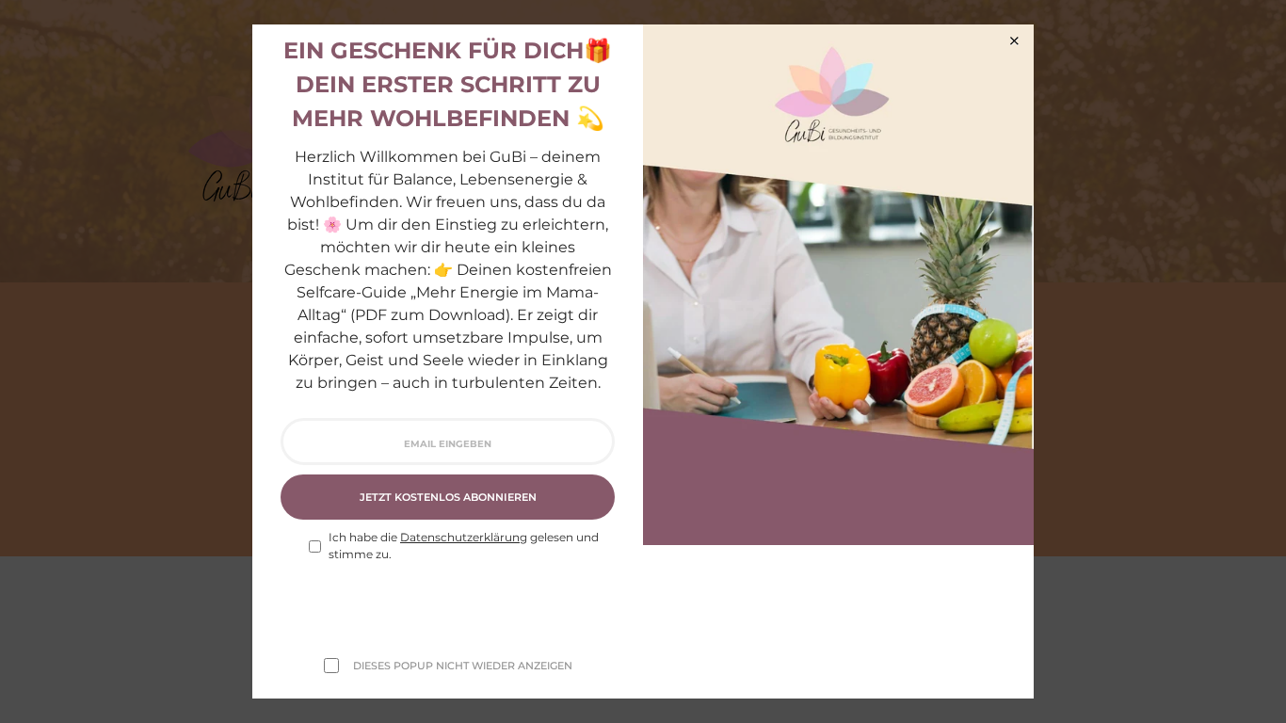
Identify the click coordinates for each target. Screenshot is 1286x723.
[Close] (1014, 41)
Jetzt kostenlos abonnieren (448, 497)
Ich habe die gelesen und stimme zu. (464, 545)
